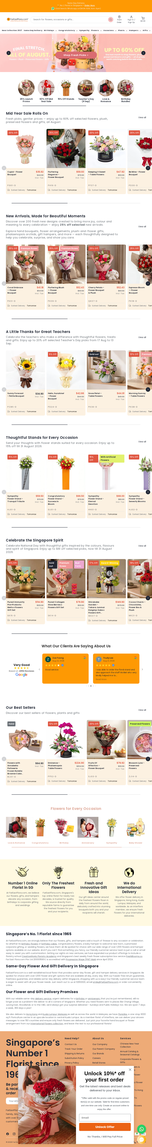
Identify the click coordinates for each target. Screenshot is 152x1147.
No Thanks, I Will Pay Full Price (105, 1136)
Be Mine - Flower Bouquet (137, 173)
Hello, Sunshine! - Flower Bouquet (56, 396)
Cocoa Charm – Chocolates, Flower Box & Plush (137, 606)
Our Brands (98, 1053)
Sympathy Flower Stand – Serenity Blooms (137, 499)
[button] (50, 30)
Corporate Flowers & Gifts (130, 1061)
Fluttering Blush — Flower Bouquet (56, 290)
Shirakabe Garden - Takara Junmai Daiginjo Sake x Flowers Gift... (96, 607)
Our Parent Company (103, 1048)
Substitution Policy (74, 1058)
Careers (96, 1058)
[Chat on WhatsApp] (141, 1129)
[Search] (110, 19)
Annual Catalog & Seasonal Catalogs (130, 1053)
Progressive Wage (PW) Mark (81, 959)
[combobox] (72, 19)
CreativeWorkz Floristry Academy (39, 956)
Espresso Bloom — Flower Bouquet (137, 290)
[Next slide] (143, 53)
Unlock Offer (104, 1127)
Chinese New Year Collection (129, 1045)
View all (142, 117)
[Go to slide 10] (90, 685)
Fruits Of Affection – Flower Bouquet (96, 765)
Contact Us (71, 1044)
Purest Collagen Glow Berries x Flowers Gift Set (56, 605)
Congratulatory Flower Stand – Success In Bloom (56, 500)
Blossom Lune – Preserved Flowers (136, 765)
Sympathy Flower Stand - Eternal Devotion (96, 500)
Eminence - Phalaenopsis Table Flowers (55, 765)
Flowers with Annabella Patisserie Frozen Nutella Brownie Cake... (15, 768)
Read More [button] (101, 679)
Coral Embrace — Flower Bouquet (15, 290)
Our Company (99, 1044)
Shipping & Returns (74, 1053)
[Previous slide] (9, 53)
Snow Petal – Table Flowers (95, 394)
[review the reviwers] (84, 658)
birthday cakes (49, 943)
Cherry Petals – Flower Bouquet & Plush (96, 290)
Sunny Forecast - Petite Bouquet (15, 394)
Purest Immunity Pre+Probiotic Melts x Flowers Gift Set (15, 606)
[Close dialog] (130, 1069)
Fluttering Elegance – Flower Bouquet (56, 175)
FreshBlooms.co (134, 956)
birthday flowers (29, 943)
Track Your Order (74, 1048)
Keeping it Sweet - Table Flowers (96, 173)
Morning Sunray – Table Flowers (137, 394)
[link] (26, 91)
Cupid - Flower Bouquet (15, 173)
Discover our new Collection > (76, 55)
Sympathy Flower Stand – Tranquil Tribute (15, 499)
